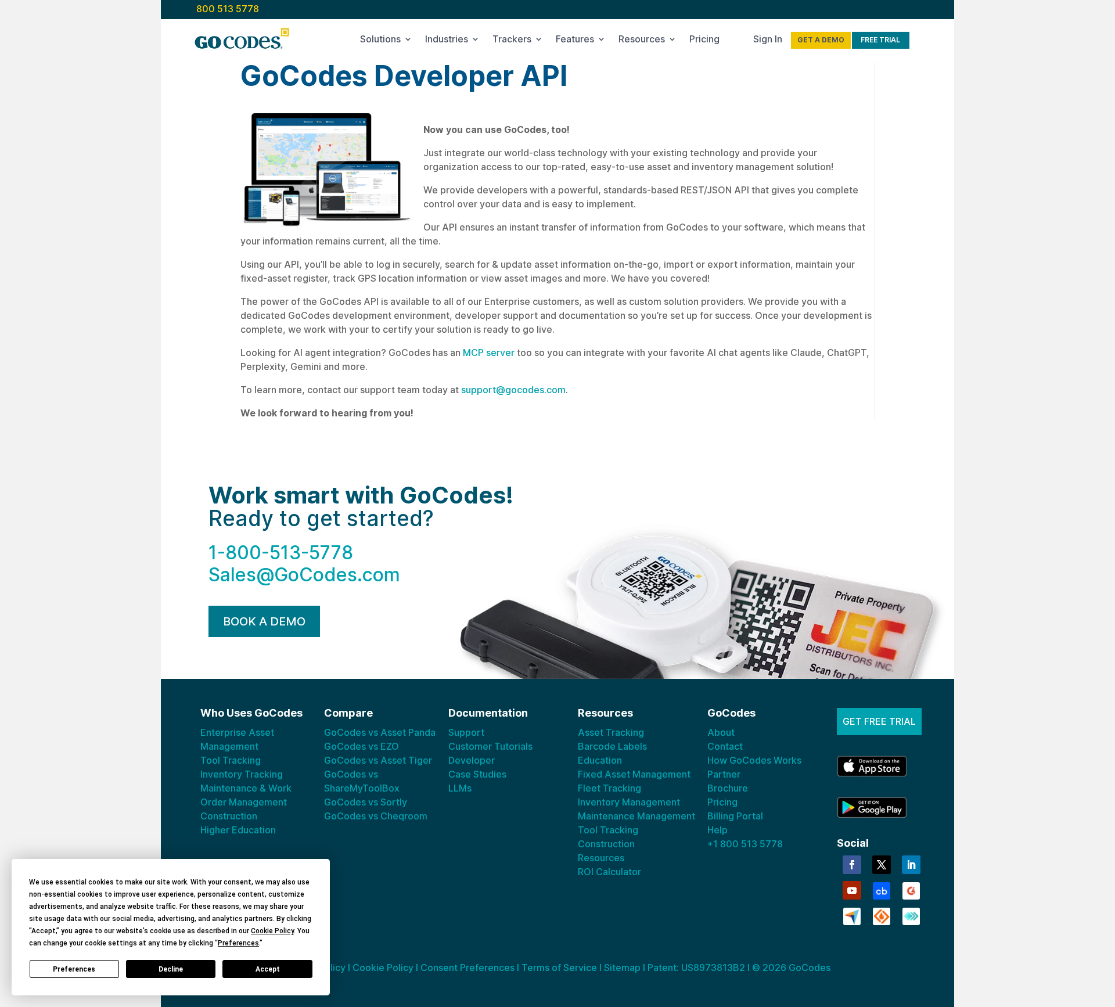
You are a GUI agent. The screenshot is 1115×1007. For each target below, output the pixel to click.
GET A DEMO (820, 39)
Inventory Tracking (241, 774)
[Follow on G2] (911, 889)
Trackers (511, 41)
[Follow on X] (881, 864)
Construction (228, 816)
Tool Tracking (230, 760)
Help (717, 830)
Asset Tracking (611, 732)
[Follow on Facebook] (852, 864)
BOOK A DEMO (264, 621)
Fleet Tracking (609, 788)
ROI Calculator (609, 871)
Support (466, 732)
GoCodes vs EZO (361, 746)
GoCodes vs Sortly (365, 802)
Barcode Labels (612, 746)
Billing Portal (735, 816)
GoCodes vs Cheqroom (375, 816)
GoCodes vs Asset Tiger (378, 760)
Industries (446, 41)
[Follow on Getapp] (911, 915)
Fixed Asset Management (634, 774)
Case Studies (477, 774)
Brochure (727, 788)
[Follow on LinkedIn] (911, 864)
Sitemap (622, 967)
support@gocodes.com (513, 389)
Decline (171, 969)
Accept (268, 969)
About (721, 732)
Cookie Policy (383, 967)
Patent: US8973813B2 (696, 967)
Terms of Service (559, 967)
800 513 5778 (227, 9)
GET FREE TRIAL (879, 721)
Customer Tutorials (490, 746)
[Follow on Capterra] (852, 915)
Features (575, 41)
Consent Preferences (467, 967)
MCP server (488, 352)
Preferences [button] (238, 943)
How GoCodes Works (754, 760)
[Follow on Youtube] (852, 890)
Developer (471, 760)
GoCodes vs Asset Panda (380, 732)
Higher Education (238, 830)
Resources (641, 41)
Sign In (767, 41)
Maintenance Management (636, 816)
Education (600, 760)
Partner (723, 774)
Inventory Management (629, 802)
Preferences (74, 969)
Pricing (704, 41)
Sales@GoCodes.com (304, 574)
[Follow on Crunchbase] (881, 889)
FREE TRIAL (880, 39)
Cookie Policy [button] (272, 931)
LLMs (460, 788)
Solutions (380, 41)
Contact (725, 746)
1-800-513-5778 (280, 552)
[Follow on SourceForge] (881, 915)
